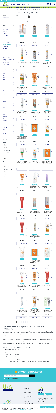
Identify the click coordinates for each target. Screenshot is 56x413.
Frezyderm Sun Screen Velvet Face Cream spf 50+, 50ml (34, 38)
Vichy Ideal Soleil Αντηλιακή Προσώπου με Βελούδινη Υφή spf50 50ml (22, 187)
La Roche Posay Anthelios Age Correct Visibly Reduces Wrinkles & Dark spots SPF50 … (22, 137)
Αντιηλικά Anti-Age (6, 62)
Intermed (8, 103)
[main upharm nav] (54, 4)
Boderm (8, 81)
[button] (28, 4)
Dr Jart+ (8, 92)
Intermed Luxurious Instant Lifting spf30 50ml (47, 187)
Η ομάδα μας (26, 387)
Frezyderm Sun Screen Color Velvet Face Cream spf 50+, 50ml (35, 63)
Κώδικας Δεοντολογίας (28, 392)
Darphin (8, 90)
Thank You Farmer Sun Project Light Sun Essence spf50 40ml (22, 311)
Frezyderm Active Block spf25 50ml (47, 38)
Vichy (8, 131)
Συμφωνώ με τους (11, 378)
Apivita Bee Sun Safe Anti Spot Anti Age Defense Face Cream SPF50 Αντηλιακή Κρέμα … (22, 211)
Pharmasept (8, 120)
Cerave (8, 86)
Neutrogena (8, 116)
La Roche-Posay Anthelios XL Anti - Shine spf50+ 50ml (22, 88)
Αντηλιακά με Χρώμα (6, 42)
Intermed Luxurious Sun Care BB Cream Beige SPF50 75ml (35, 212)
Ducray (8, 94)
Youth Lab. (8, 133)
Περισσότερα (46, 409)
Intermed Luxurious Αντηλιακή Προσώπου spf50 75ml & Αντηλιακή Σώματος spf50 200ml (34, 137)
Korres (8, 107)
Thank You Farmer (8, 127)
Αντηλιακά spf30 (5, 35)
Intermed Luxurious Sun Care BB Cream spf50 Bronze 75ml (35, 113)
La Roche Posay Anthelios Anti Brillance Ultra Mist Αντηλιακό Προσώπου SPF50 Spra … (22, 63)
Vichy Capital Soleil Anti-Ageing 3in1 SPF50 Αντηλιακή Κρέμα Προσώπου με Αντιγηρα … (22, 286)
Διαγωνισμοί (26, 389)
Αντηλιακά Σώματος (6, 46)
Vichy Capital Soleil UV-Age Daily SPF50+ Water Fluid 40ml (22, 38)
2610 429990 (49, 394)
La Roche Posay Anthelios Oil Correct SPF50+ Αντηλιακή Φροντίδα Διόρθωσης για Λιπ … (22, 113)
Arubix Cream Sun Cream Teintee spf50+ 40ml (47, 212)
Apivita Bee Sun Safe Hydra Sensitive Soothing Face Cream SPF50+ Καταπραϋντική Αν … (47, 286)
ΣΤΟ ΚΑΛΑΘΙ (22, 45)
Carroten (8, 82)
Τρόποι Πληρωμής (27, 393)
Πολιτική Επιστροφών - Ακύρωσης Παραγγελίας (28, 400)
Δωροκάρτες (26, 388)
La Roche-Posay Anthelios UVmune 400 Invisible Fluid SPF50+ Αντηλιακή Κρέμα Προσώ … (47, 137)
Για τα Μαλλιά (5, 50)
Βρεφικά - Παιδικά (6, 53)
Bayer (8, 77)
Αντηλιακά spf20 (5, 31)
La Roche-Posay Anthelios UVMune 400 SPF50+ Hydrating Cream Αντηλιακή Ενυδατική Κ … (34, 311)
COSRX (8, 88)
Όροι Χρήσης (26, 401)
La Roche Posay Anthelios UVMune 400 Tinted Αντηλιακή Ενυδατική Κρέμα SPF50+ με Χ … (34, 162)
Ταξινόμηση (4, 15)
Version (8, 129)
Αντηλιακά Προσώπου (7, 44)
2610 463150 (41, 394)
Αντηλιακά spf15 (5, 29)
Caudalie (8, 84)
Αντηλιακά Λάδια (5, 40)
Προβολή (17, 15)
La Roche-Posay (8, 109)
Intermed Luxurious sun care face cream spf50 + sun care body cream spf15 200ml (35, 261)
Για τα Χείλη (5, 52)
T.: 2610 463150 (22, 0)
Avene (8, 75)
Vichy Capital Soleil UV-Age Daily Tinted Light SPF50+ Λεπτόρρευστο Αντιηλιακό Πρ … (34, 187)
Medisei (8, 114)
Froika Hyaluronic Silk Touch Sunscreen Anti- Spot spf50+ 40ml (34, 236)
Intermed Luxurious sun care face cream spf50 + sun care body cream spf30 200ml (47, 162)
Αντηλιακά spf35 (5, 37)
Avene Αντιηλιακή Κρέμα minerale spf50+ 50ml (22, 261)
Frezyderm (8, 97)
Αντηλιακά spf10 (5, 27)
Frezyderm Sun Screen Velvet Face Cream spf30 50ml (47, 63)
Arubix (8, 73)
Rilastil (8, 122)
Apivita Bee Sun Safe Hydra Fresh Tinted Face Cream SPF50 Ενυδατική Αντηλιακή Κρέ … (22, 236)
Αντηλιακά (13, 4)
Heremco (8, 101)
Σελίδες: (29, 15)
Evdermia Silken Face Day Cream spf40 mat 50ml (47, 311)
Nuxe (8, 118)
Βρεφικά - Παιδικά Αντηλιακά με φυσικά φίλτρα (8, 60)
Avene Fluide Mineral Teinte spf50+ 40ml (47, 261)
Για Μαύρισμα (5, 48)
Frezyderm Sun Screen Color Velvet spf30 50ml (47, 88)
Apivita (8, 71)
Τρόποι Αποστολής (27, 395)
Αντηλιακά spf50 (5, 38)
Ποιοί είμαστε (26, 391)
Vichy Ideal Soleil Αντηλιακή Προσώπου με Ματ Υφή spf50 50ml (34, 88)
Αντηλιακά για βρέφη (6, 55)
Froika (8, 99)
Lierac (8, 112)
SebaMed (8, 123)
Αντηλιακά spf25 (5, 33)
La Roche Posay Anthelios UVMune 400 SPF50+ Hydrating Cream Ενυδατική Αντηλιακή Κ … (47, 113)
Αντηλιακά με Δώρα (6, 64)
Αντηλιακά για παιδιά (6, 57)
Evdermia (8, 96)
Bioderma (8, 79)
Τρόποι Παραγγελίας (28, 396)
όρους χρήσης (15, 378)
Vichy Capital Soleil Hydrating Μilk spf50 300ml (34, 286)
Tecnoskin (8, 125)
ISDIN (8, 105)
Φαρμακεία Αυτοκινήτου (20, 4)
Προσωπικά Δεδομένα (28, 397)
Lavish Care (8, 110)
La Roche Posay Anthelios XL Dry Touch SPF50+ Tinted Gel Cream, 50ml (22, 162)
